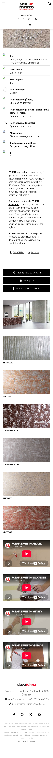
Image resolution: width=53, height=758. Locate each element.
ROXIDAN (13, 204)
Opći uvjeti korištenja (26, 741)
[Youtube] (30, 25)
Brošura (35, 252)
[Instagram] (23, 20)
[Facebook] (18, 20)
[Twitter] (29, 20)
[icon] (35, 19)
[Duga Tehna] (26, 9)
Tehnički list (18, 252)
